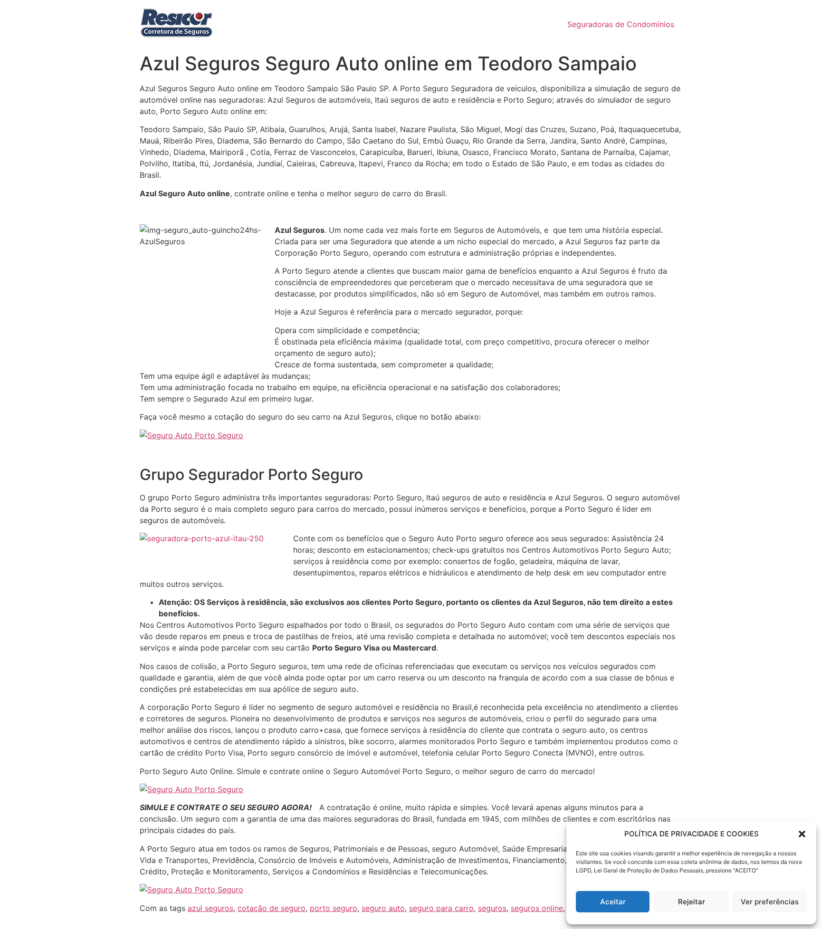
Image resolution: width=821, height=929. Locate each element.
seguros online (537, 908)
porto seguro (333, 908)
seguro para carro (441, 908)
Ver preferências (770, 901)
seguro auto (383, 908)
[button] (802, 834)
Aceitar (613, 901)
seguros (492, 908)
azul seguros (210, 908)
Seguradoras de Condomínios (620, 24)
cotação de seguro (271, 908)
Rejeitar (691, 901)
